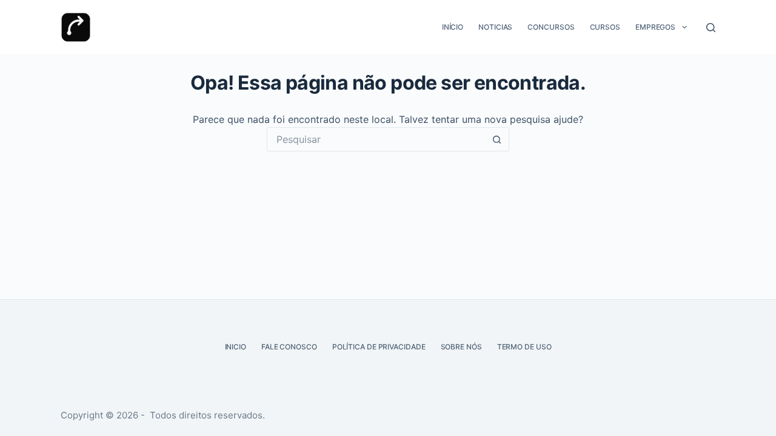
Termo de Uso (524, 346)
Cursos (605, 26)
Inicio (235, 346)
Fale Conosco (289, 346)
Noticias (495, 26)
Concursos (550, 26)
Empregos (655, 26)
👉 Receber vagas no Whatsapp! (398, 378)
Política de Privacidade (379, 346)
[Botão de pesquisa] (497, 139)
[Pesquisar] (710, 27)
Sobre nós (461, 346)
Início (452, 26)
